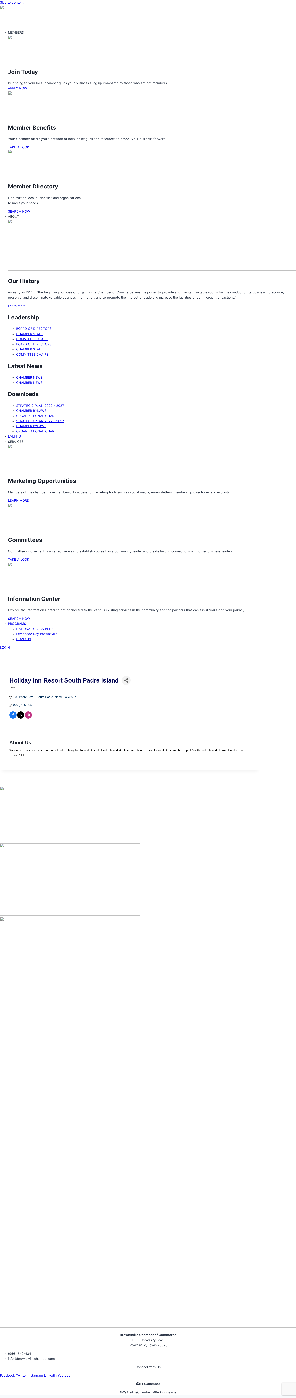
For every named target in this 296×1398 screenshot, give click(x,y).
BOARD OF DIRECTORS (33, 329)
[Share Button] (126, 680)
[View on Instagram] (28, 717)
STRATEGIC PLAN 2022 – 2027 (40, 406)
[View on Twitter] (20, 717)
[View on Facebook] (13, 717)
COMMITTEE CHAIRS (32, 339)
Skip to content (12, 2)
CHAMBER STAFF (29, 334)
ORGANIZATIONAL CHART (36, 416)
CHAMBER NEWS (29, 377)
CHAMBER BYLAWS (31, 411)
